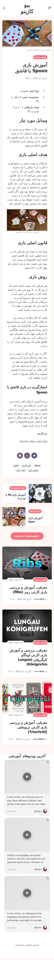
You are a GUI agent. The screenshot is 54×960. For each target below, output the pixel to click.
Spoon (37, 465)
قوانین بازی (33, 470)
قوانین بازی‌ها (40, 57)
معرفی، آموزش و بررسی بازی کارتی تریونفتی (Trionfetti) (28, 727)
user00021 (38, 739)
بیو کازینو (27, 7)
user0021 (39, 599)
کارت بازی (20, 470)
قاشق (16, 465)
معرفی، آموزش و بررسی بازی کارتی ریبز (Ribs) (28, 589)
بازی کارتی (26, 465)
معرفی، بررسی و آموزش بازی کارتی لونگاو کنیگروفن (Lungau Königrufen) (28, 657)
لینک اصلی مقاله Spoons (33, 441)
